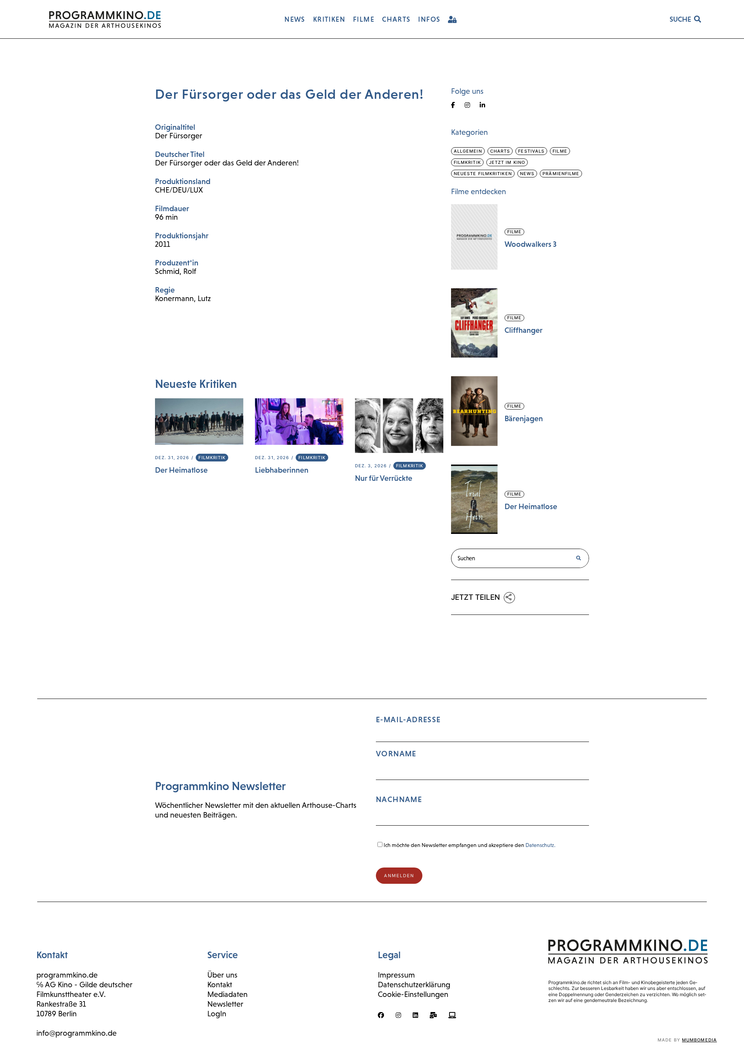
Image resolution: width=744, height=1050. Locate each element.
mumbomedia (699, 1040)
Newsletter (225, 1004)
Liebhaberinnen (281, 470)
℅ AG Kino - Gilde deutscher (84, 984)
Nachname (399, 799)
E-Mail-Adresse (408, 759)
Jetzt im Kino (507, 162)
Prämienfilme (560, 173)
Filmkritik (212, 457)
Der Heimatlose (181, 470)
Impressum (396, 975)
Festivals (531, 151)
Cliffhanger (523, 330)
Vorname (396, 753)
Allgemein (468, 151)
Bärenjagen (524, 418)
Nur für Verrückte (383, 478)
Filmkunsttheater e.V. (71, 994)
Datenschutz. (540, 845)
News (527, 173)
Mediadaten (227, 994)
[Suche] (578, 558)
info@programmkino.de (76, 1033)
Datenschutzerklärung (414, 984)
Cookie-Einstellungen (413, 994)
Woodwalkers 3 (530, 244)
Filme (560, 151)
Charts (500, 151)
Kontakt (219, 984)
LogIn (216, 1013)
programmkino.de (67, 975)
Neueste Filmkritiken (483, 173)
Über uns (222, 975)
